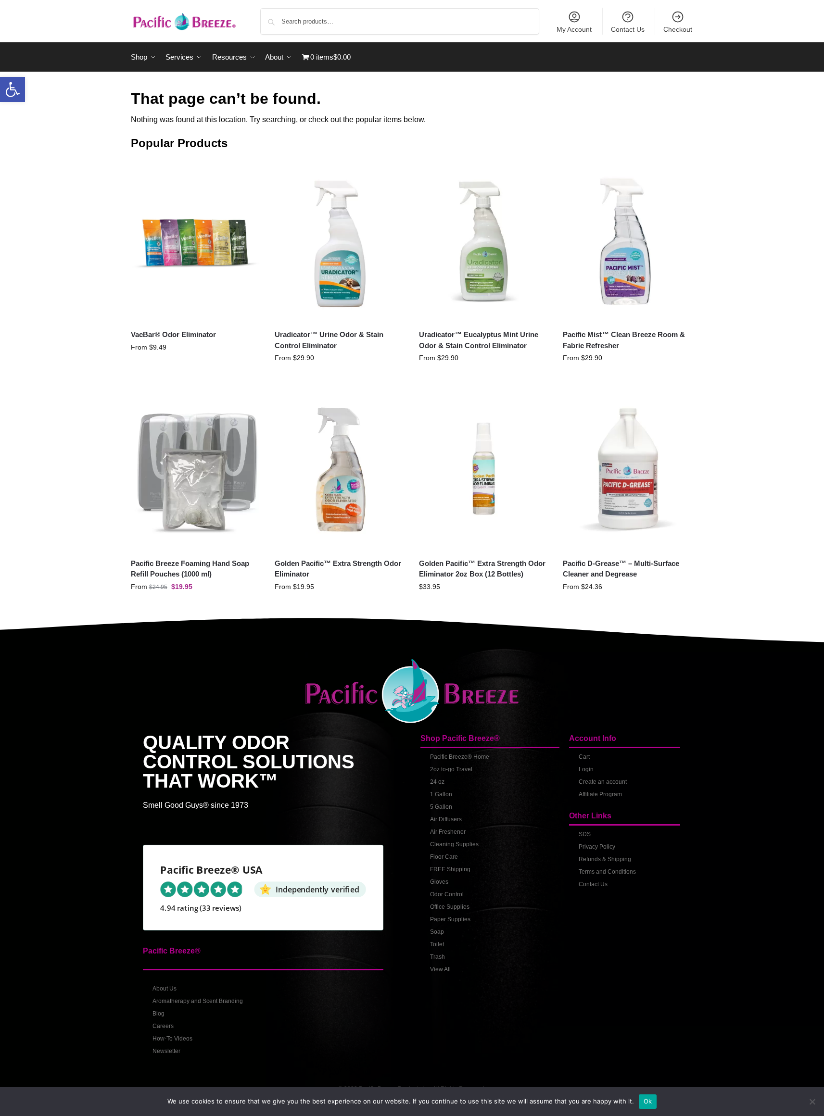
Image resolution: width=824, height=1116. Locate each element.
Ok (648, 1101)
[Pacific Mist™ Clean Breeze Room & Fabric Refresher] (628, 241)
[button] (12, 89)
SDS (585, 834)
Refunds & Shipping (605, 859)
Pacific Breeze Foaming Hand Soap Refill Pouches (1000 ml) (190, 568)
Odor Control (447, 894)
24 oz (437, 781)
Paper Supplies (450, 919)
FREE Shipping (450, 869)
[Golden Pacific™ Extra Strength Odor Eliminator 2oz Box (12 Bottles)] (484, 469)
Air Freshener (448, 831)
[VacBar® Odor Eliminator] (196, 241)
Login (586, 769)
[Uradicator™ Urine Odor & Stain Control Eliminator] (340, 241)
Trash (437, 956)
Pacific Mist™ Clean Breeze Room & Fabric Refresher (624, 340)
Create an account (603, 781)
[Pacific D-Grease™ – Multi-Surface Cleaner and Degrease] (628, 469)
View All (440, 969)
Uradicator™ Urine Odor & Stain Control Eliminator (329, 340)
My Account (574, 29)
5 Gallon (441, 806)
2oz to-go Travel (451, 769)
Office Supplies (449, 906)
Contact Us (628, 29)
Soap (437, 931)
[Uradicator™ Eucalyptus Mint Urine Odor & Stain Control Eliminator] (484, 241)
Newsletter (166, 1051)
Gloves (439, 881)
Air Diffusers (446, 819)
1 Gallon (441, 794)
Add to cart (484, 607)
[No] (812, 1101)
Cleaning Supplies (454, 844)
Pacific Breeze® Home (459, 756)
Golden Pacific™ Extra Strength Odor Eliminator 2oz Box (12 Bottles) (482, 568)
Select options (195, 368)
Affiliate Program (600, 794)
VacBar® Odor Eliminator (173, 334)
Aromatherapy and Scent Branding (197, 1001)
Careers (163, 1026)
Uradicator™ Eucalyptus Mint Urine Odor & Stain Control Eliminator (478, 340)
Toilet (437, 944)
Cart (584, 756)
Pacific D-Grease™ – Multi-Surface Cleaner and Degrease (621, 568)
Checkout (677, 29)
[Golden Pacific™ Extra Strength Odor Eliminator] (340, 469)
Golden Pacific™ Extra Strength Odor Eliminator (338, 568)
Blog (158, 1013)
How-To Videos (172, 1038)
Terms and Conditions (607, 871)
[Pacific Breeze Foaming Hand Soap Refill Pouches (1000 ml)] (196, 469)
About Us (164, 988)
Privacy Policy (597, 846)
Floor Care (444, 856)
